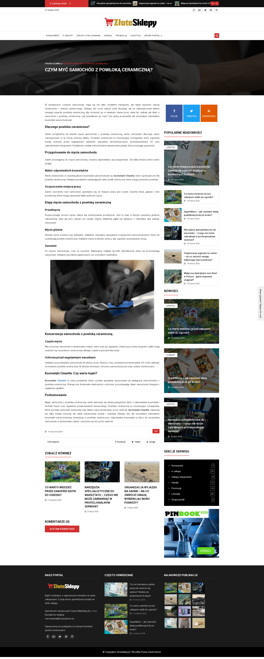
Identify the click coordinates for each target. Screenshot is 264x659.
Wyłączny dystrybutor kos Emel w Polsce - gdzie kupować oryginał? (200, 276)
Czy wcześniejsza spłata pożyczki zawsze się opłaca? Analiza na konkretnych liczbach (189, 170)
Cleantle (61, 380)
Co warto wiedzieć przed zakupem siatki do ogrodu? (60, 491)
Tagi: (156, 431)
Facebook (121, 442)
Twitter (137, 442)
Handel (108, 35)
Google (152, 442)
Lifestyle (135, 35)
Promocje (121, 35)
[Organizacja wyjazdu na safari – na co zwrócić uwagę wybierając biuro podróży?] (135, 3)
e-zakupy (68, 35)
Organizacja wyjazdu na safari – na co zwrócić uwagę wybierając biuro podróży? (140, 495)
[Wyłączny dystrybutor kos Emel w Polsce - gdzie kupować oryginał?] (177, 3)
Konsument (52, 35)
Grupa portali (152, 35)
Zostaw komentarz (62, 529)
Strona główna (53, 64)
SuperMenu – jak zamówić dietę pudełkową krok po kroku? (143, 625)
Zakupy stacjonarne (88, 35)
